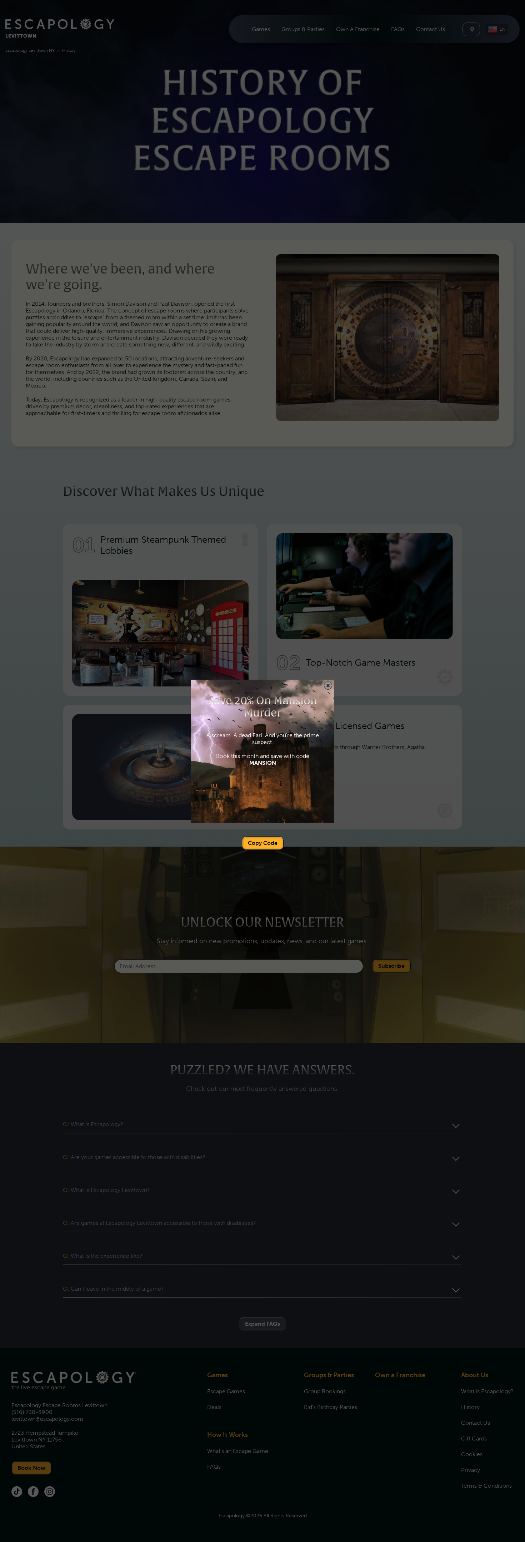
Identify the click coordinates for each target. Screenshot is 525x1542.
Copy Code (263, 842)
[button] (328, 685)
